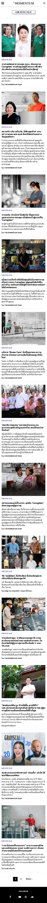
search (44, 3)
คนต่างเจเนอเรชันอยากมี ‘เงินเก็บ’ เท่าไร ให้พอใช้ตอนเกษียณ (23, 774)
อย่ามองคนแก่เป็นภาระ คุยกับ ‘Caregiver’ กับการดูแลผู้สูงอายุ (23, 504)
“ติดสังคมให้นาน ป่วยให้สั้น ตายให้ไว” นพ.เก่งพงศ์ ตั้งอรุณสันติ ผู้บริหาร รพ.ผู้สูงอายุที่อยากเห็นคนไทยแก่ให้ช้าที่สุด (23, 708)
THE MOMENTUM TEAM (13, 84)
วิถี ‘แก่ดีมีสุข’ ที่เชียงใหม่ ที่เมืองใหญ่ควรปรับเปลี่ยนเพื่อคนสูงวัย (22, 577)
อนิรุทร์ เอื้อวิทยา (26, 591)
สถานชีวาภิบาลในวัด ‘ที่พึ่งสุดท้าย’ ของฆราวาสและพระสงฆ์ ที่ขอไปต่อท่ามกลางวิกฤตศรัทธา (22, 134)
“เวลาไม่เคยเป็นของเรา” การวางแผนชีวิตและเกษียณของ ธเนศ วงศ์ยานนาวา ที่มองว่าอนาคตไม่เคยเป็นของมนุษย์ (23, 848)
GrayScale (7, 60)
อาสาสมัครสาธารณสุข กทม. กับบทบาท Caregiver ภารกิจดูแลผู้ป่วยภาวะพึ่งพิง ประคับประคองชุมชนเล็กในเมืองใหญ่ (22, 67)
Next (29, 879)
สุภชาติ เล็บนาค (10, 725)
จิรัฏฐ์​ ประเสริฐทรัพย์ (12, 591)
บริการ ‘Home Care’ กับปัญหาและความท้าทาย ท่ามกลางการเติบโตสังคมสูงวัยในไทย (22, 355)
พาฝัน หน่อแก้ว (10, 868)
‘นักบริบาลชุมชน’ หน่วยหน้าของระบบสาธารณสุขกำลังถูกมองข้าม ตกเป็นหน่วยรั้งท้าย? (23, 428)
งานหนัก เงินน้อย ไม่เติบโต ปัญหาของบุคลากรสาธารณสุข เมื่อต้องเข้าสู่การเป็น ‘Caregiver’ (22, 217)
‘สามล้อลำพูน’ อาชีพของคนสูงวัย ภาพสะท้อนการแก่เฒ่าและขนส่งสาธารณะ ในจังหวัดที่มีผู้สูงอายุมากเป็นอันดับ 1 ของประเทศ (22, 642)
